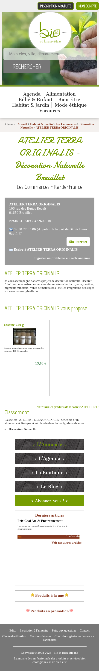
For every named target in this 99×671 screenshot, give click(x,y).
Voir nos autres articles (67, 542)
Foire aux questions (64, 630)
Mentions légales (40, 636)
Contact (85, 630)
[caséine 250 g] (25, 344)
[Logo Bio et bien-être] (50, 41)
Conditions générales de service (74, 636)
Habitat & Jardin (30, 105)
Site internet (78, 242)
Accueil (22, 124)
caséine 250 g (14, 325)
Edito (12, 630)
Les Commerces (66, 124)
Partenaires (49, 639)
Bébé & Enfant (35, 99)
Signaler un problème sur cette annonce (62, 258)
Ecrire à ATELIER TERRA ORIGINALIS (46, 249)
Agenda (32, 94)
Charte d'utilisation (14, 636)
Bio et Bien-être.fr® (66, 652)
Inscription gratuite (55, 6)
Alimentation (61, 94)
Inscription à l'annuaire (34, 630)
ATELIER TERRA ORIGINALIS (57, 127)
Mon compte (87, 6)
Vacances (49, 110)
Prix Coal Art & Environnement (40, 521)
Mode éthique (71, 105)
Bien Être (69, 99)
